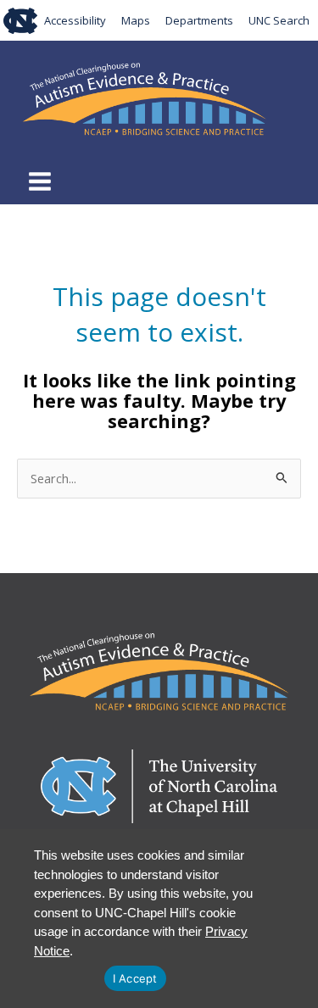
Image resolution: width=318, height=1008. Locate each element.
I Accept (135, 978)
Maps (135, 20)
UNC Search (279, 20)
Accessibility (75, 20)
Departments (199, 20)
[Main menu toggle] (40, 181)
